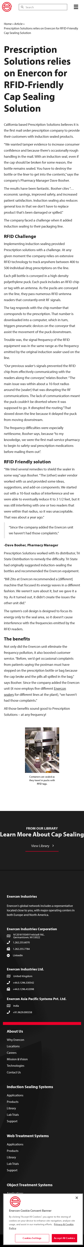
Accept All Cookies (64, 1238)
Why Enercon (15, 1040)
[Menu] (76, 7)
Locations (13, 1046)
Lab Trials (13, 1115)
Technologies (15, 1066)
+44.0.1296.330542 (23, 982)
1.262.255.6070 (21, 942)
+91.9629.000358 (22, 1012)
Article (18, 24)
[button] (42, 846)
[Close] (76, 1197)
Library (11, 1108)
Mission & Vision (17, 1059)
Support (12, 1121)
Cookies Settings (32, 1238)
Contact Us (14, 1072)
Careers (11, 1053)
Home (8, 24)
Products (12, 1102)
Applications (15, 1095)
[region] (43, 1219)
